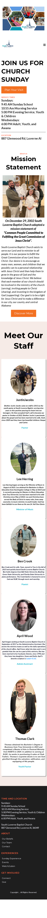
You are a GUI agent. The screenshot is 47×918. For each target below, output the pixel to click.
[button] (44, 45)
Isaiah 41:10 (31, 658)
